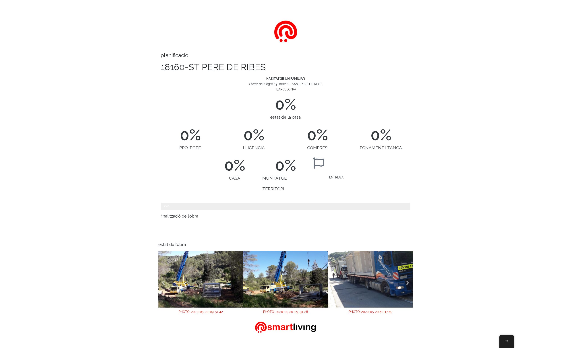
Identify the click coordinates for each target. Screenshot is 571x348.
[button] (163, 283)
